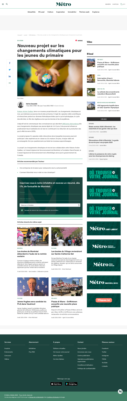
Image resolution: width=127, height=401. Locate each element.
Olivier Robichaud (66, 269)
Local (25, 35)
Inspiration (60, 12)
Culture (50, 12)
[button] (2, 4)
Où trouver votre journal (61, 352)
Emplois (7, 348)
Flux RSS (32, 352)
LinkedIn (105, 366)
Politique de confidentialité (86, 368)
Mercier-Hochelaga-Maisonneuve (106, 102)
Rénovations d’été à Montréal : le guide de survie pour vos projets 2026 (104, 141)
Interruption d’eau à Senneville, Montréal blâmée (108, 79)
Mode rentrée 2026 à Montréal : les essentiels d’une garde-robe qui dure (103, 127)
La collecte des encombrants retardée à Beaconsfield (108, 93)
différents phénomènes (70, 124)
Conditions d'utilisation (53, 397)
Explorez (95, 12)
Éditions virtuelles (59, 348)
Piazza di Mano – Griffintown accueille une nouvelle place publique (64, 304)
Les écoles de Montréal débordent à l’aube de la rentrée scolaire (32, 254)
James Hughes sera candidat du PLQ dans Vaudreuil (31, 302)
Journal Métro (103, 132)
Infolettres (32, 348)
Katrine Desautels (31, 103)
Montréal (20, 248)
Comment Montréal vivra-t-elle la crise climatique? (37, 172)
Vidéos (6, 359)
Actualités (31, 12)
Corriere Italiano (58, 359)
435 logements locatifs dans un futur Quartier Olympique (108, 106)
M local (90, 53)
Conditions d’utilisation (85, 365)
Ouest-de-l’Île (101, 89)
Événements (8, 352)
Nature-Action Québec (25, 111)
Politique (53, 248)
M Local (41, 12)
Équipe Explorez (104, 159)
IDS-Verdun (32, 35)
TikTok (104, 359)
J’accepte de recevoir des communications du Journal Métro (41, 210)
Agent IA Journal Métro (68, 317)
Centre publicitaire (84, 355)
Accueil (20, 35)
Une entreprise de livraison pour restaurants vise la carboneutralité (43, 168)
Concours (7, 355)
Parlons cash (84, 12)
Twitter (104, 352)
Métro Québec (58, 355)
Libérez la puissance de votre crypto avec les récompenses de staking (102, 155)
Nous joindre (82, 348)
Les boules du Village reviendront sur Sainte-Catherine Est (66, 252)
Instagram (105, 355)
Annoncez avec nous (84, 352)
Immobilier (72, 12)
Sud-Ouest (54, 298)
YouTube (104, 362)
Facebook (105, 348)
